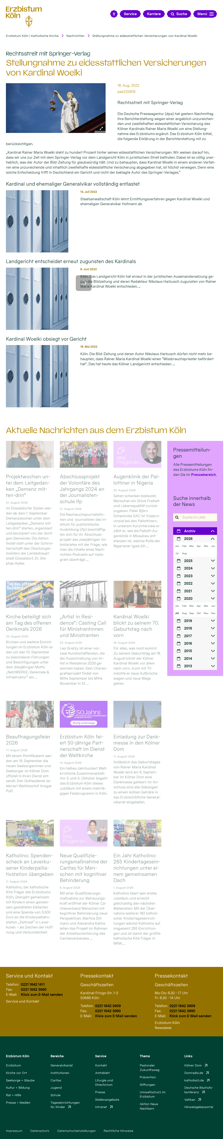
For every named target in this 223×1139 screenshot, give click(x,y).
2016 (188, 643)
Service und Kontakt (29, 976)
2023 (188, 576)
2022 (188, 583)
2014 (188, 658)
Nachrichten (75, 36)
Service (100, 1056)
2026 (188, 538)
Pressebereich (203, 474)
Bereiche (57, 1056)
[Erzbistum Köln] (24, 17)
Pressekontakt (96, 976)
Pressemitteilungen (192, 453)
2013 (188, 666)
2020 (188, 598)
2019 (188, 621)
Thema (145, 1056)
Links (188, 1056)
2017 (188, 636)
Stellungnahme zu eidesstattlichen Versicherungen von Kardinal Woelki (144, 36)
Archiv (189, 531)
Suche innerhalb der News (191, 501)
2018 (188, 628)
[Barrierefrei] (114, 14)
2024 (188, 568)
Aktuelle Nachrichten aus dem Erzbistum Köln (96, 430)
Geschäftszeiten (97, 984)
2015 (188, 651)
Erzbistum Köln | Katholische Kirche (32, 36)
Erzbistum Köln (17, 1056)
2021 (188, 591)
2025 (188, 561)
